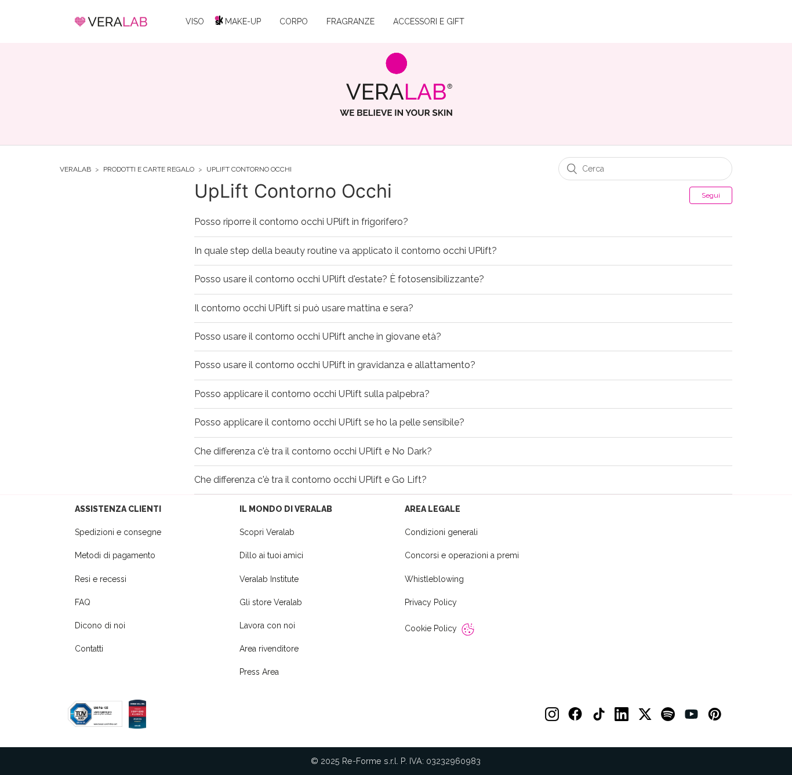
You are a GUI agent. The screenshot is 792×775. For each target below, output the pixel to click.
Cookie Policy (431, 628)
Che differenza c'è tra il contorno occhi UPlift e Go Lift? (310, 480)
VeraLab (75, 169)
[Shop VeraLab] (396, 84)
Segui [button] (711, 195)
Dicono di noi (100, 625)
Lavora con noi (267, 625)
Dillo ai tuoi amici (271, 555)
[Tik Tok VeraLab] (598, 714)
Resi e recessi (100, 579)
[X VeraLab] (644, 714)
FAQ (82, 602)
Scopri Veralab (267, 532)
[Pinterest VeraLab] (714, 714)
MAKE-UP (243, 21)
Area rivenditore (269, 648)
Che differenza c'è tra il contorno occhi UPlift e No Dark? (313, 451)
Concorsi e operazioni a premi (462, 555)
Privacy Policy (431, 602)
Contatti (89, 648)
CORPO (293, 21)
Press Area (259, 671)
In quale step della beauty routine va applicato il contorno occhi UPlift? (345, 251)
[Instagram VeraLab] (552, 714)
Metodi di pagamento (115, 555)
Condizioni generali (441, 532)
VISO (195, 21)
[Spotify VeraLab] (668, 714)
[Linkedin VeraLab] (621, 714)
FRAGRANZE (350, 21)
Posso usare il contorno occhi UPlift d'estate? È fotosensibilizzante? (339, 279)
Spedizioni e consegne (118, 532)
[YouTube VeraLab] (691, 714)
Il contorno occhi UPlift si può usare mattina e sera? (303, 308)
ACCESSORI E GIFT (428, 21)
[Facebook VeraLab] (575, 714)
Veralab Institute (269, 579)
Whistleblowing (434, 579)
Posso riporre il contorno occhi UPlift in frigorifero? (301, 222)
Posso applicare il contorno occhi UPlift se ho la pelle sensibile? (329, 422)
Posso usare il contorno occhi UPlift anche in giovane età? (317, 337)
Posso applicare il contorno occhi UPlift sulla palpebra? (312, 394)
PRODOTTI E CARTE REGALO (148, 169)
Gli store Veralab (270, 602)
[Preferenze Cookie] (468, 629)
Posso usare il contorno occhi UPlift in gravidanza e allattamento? (334, 365)
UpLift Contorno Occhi (249, 169)
